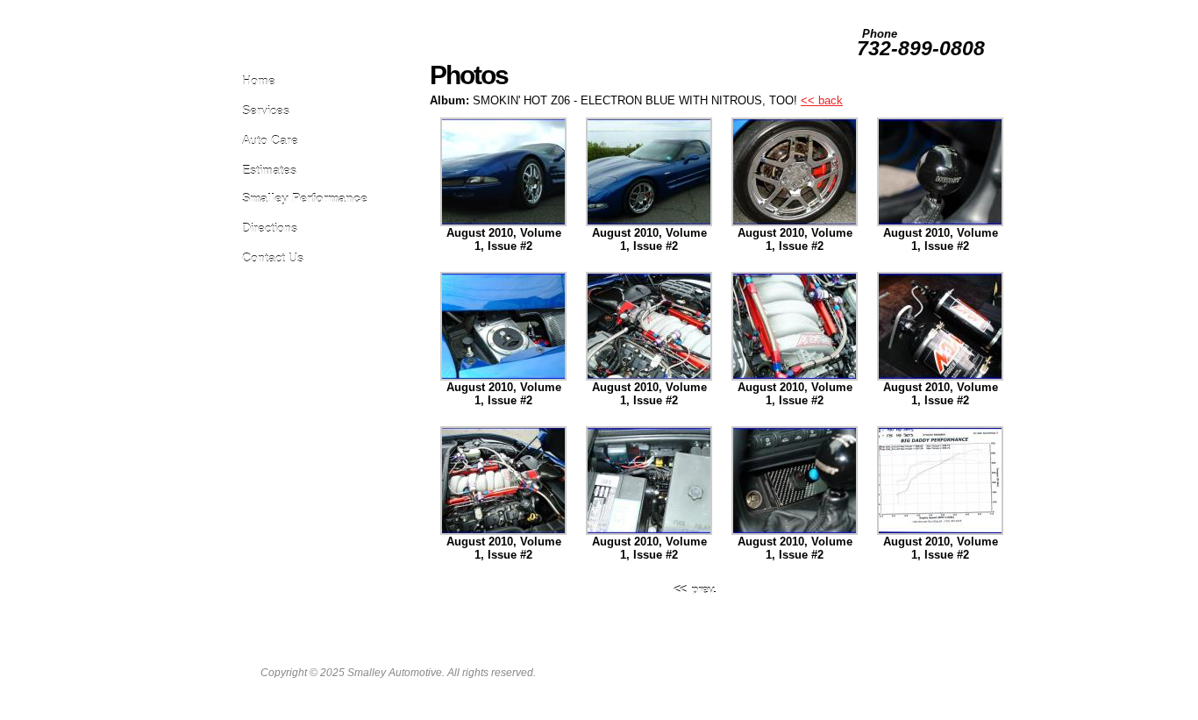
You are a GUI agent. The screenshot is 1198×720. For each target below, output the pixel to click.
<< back (822, 100)
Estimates (269, 169)
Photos (830, 7)
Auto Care (270, 139)
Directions (269, 227)
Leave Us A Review (701, 7)
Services (265, 110)
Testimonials (924, 7)
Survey (873, 7)
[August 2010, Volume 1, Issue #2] (503, 222)
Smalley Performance (304, 197)
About (973, 7)
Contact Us (272, 257)
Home (258, 80)
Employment (778, 7)
